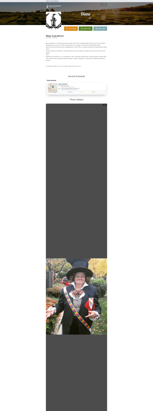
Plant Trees (93, 91)
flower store (78, 66)
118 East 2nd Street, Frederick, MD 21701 (69, 89)
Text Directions (69, 91)
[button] (52, 87)
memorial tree (60, 66)
